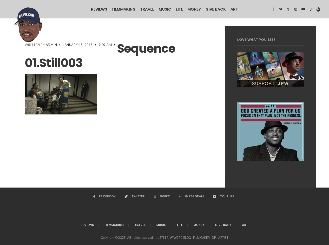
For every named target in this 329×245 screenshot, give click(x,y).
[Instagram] (295, 9)
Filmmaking (124, 9)
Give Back (215, 9)
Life (179, 9)
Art (234, 9)
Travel (147, 9)
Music (165, 9)
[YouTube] (303, 9)
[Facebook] (273, 9)
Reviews (99, 9)
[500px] (288, 9)
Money (194, 9)
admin (51, 45)
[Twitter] (280, 9)
